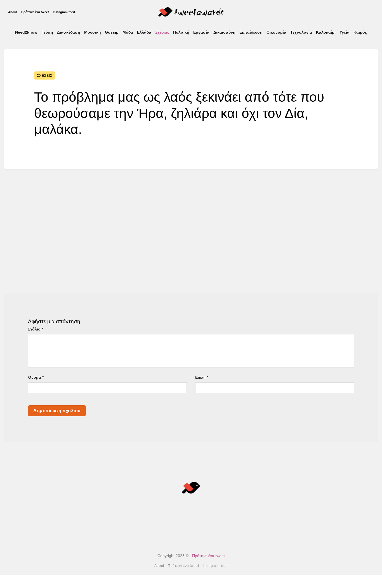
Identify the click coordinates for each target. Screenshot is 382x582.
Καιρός (360, 32)
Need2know (26, 32)
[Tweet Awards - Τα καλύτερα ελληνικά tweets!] (191, 11)
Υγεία (344, 32)
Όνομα (36, 377)
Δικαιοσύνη (224, 32)
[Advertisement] (191, 227)
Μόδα (127, 32)
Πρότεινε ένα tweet (35, 12)
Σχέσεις (162, 32)
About (12, 12)
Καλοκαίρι (326, 32)
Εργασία (201, 32)
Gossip (112, 32)
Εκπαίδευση (251, 32)
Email (201, 377)
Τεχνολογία (301, 32)
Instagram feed (64, 12)
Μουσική (92, 32)
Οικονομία (276, 32)
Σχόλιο (35, 329)
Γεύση (47, 32)
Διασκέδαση (68, 32)
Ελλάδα (144, 32)
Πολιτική (181, 32)
